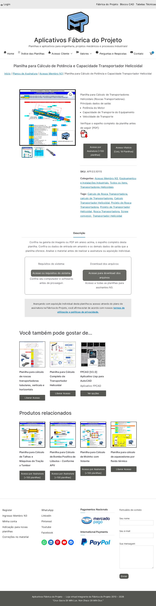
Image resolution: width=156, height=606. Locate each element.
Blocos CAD (127, 4)
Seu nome (124, 518)
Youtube (46, 526)
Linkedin (46, 515)
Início (7, 73)
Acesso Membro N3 (51, 73)
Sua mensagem (127, 543)
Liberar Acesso (32, 397)
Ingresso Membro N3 (14, 515)
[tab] (79, 234)
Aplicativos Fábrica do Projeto (78, 40)
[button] (70, 53)
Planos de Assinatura (25, 73)
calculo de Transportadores (96, 198)
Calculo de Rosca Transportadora (107, 193)
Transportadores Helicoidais (96, 187)
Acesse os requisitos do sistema (51, 273)
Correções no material (15, 536)
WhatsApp (47, 510)
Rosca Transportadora (106, 211)
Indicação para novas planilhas (15, 529)
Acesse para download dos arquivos (105, 275)
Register (7, 510)
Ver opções (93, 393)
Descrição (79, 233)
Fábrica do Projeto (107, 4)
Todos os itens (118, 182)
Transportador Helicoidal (107, 215)
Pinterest (46, 521)
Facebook (47, 532)
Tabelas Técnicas (146, 4)
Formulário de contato (130, 510)
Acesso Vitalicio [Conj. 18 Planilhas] (123, 149)
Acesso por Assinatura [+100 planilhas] (95, 151)
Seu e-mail (124, 531)
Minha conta (9, 521)
